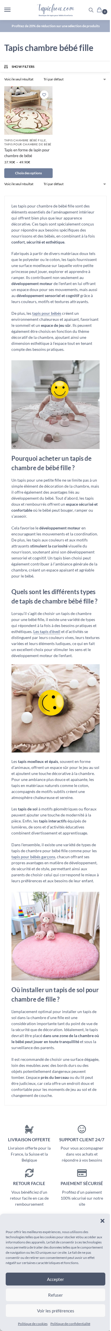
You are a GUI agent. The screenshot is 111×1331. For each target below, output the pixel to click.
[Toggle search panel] (91, 10)
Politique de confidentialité (70, 1324)
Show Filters (23, 66)
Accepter (55, 1279)
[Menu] (12, 10)
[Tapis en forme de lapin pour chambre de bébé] (28, 110)
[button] (102, 1221)
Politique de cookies (33, 1324)
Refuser (55, 1295)
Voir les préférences (55, 1310)
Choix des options (28, 173)
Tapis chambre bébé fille (25, 140)
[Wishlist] (44, 94)
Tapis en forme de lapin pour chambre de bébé (27, 153)
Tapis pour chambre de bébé (28, 144)
